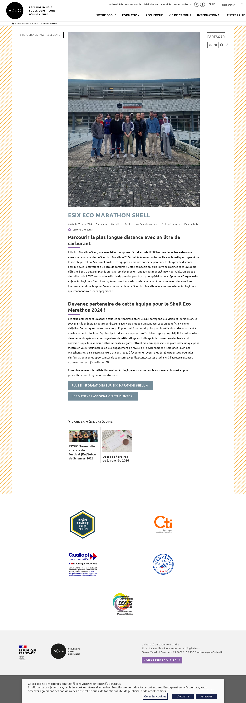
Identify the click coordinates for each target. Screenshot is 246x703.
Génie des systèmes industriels (141, 224)
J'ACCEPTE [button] (183, 696)
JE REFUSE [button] (206, 696)
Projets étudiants (170, 224)
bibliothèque (151, 4)
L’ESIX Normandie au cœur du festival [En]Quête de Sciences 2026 (82, 452)
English (214, 4)
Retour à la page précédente (41, 35)
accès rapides (181, 4)
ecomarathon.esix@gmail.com (86, 362)
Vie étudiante (191, 224)
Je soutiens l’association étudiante (101, 396)
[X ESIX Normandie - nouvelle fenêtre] (196, 4)
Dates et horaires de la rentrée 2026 (115, 459)
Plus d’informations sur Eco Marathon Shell (108, 385)
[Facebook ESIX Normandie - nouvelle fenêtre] (202, 4)
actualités (166, 4)
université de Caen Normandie (125, 4)
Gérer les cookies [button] (155, 696)
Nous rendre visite (160, 660)
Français (210, 4)
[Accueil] (13, 23)
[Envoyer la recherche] (242, 4)
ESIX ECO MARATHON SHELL (44, 23)
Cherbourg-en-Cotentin (108, 224)
